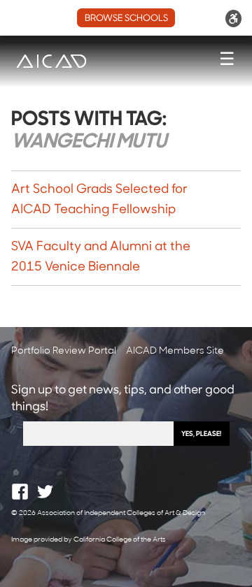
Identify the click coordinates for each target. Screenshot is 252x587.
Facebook (20, 491)
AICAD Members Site (175, 351)
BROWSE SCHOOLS (126, 18)
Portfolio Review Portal (63, 351)
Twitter (45, 491)
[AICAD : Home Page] (51, 61)
